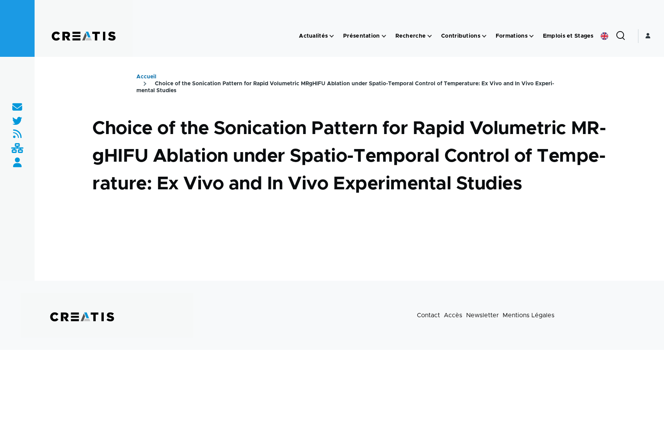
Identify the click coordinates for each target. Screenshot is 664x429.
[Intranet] (17, 149)
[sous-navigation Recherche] (429, 36)
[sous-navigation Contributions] (484, 36)
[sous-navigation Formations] (531, 36)
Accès (453, 315)
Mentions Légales (528, 315)
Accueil (146, 77)
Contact (428, 315)
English (604, 36)
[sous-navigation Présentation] (384, 36)
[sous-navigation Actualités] (331, 36)
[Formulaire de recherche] (620, 36)
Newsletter (482, 315)
